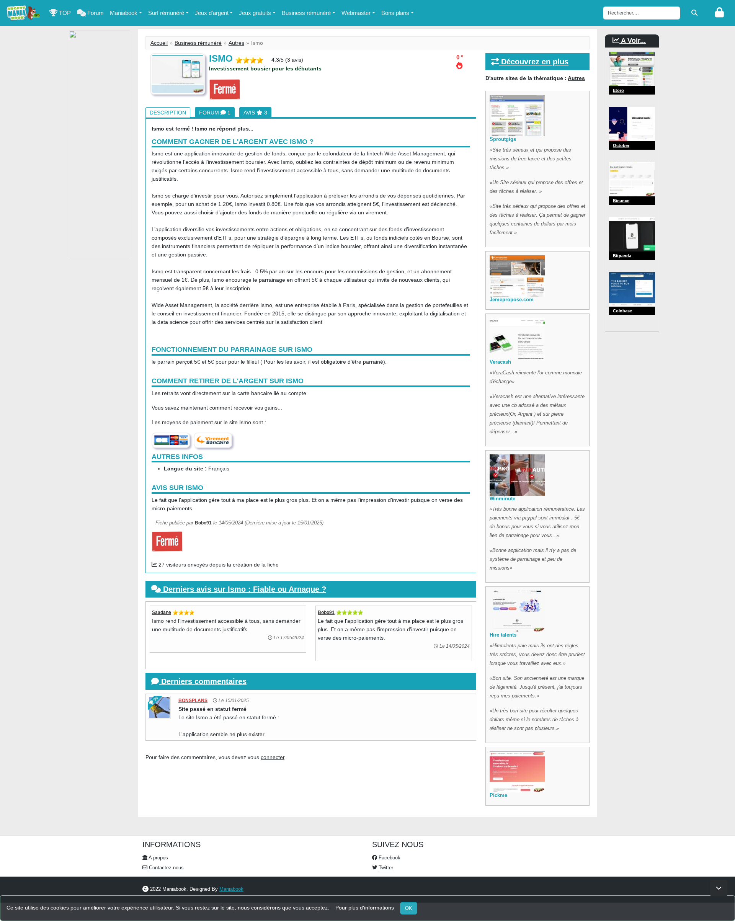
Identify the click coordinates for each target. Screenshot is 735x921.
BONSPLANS (192, 700)
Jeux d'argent (212, 13)
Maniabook (123, 13)
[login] (719, 13)
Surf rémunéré (166, 13)
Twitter (385, 867)
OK (408, 908)
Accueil (159, 43)
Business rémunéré (306, 13)
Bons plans (395, 13)
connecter (272, 757)
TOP (64, 13)
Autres (236, 43)
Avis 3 (255, 112)
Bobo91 (203, 523)
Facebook (388, 858)
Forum (95, 13)
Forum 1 (214, 112)
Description (168, 112)
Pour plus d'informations (364, 908)
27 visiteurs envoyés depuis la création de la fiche (218, 565)
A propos (157, 858)
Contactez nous (165, 867)
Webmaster (356, 13)
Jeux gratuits (255, 13)
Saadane (161, 612)
